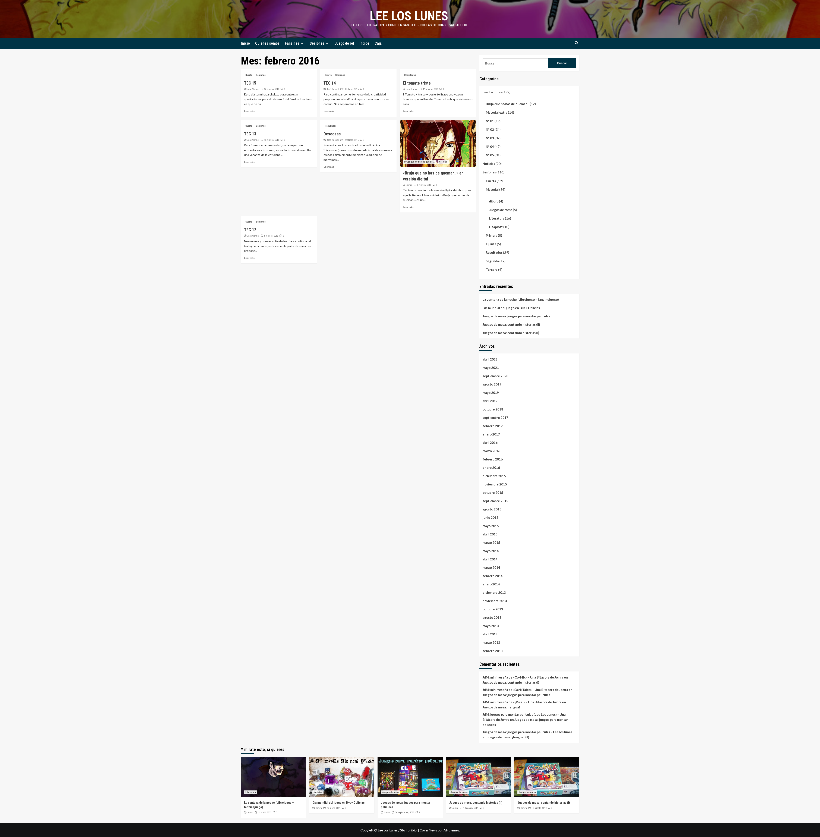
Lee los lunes (409, 15)
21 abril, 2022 (264, 812)
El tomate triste (417, 83)
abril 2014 (490, 559)
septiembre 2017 (495, 417)
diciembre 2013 (494, 592)
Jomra (409, 184)
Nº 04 (490, 146)
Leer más (249, 111)
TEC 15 (250, 83)
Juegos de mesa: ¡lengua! (501, 707)
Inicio (245, 43)
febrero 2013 (493, 651)
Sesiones (317, 43)
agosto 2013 (492, 617)
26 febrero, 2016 (271, 89)
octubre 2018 (493, 409)
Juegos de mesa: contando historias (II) (511, 324)
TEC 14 (330, 83)
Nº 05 (490, 155)
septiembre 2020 (495, 376)
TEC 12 (250, 229)
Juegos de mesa (500, 210)
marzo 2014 (491, 567)
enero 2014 (491, 584)
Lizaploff (496, 227)
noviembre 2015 (495, 484)
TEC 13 (250, 133)
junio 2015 (490, 517)
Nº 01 (490, 121)
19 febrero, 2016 (351, 89)
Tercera (492, 269)
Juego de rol (344, 43)
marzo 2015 (491, 542)
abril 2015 (490, 534)
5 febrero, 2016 (424, 185)
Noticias (443, 161)
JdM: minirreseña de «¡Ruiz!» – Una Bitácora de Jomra (522, 702)
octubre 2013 (493, 609)
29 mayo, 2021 (333, 808)
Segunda (492, 261)
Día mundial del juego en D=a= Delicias (511, 308)
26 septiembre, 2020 (404, 812)
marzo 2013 (491, 642)
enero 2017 (491, 434)
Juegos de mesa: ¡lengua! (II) (508, 737)
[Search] (576, 43)
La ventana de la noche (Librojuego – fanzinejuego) (521, 299)
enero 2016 (491, 467)
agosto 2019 (492, 384)
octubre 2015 (493, 492)
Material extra (496, 112)
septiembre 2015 (495, 501)
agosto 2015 (492, 509)
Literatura (496, 218)
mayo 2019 (491, 392)
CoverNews (428, 830)
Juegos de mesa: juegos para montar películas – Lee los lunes (527, 732)
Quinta (491, 244)
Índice (364, 43)
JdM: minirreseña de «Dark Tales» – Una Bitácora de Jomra (525, 690)
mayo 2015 (491, 526)
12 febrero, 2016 (271, 140)
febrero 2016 (493, 459)
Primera (491, 235)
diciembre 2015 (494, 476)
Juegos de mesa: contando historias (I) (511, 333)
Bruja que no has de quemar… (507, 104)
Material (492, 189)
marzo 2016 (491, 451)
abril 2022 (490, 359)
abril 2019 (490, 401)
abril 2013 (490, 634)
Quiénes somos (267, 43)
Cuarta (248, 75)
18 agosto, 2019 (470, 808)
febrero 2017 (493, 426)
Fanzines (292, 43)
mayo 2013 (491, 626)
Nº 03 (490, 138)
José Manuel (253, 89)
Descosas (332, 133)
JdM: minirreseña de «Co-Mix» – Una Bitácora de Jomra (523, 677)
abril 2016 (490, 442)
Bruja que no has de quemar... (419, 161)
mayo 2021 (491, 367)
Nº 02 (490, 129)
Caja (378, 43)
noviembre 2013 (495, 601)
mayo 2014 (491, 551)
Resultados (410, 75)
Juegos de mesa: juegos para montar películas (516, 316)
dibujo (493, 201)
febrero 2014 (493, 576)
